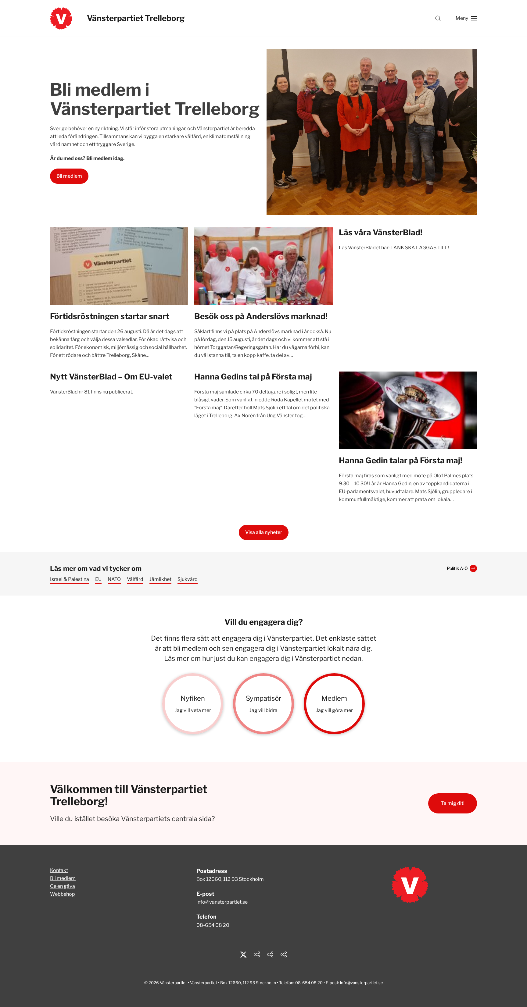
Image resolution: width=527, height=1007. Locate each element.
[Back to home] (61, 18)
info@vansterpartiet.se (222, 902)
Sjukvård (187, 579)
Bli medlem (69, 176)
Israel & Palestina (69, 579)
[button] (438, 18)
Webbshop (62, 894)
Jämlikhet (160, 579)
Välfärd (135, 579)
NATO (114, 579)
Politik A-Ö (457, 568)
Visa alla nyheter (263, 532)
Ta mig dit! (452, 803)
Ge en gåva (62, 886)
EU (98, 579)
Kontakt (59, 870)
